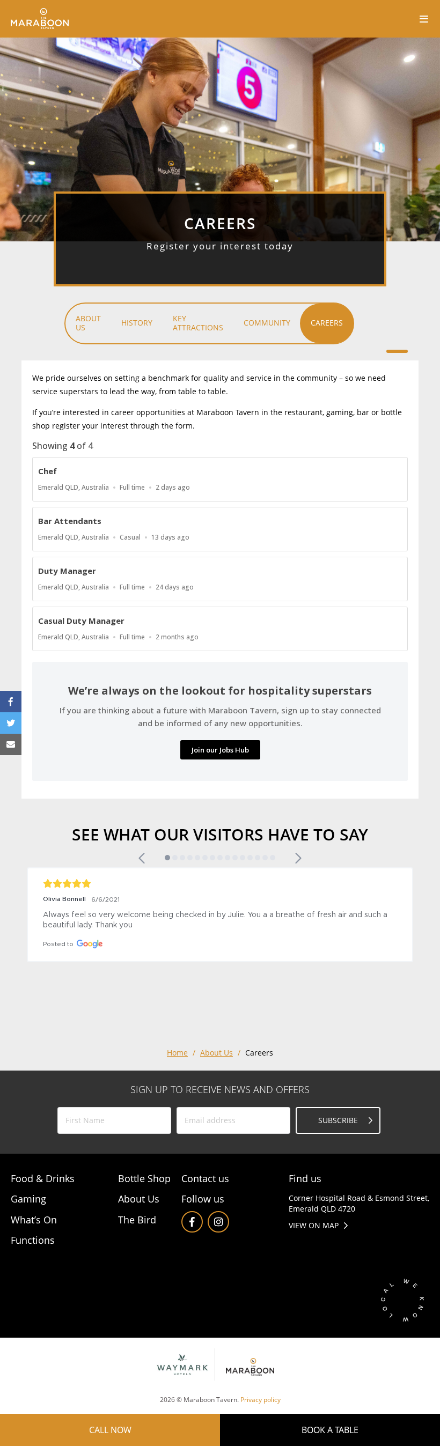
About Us (216, 1052)
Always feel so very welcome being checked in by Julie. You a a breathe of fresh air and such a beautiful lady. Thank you (216, 920)
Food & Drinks (43, 1178)
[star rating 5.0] (220, 883)
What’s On (34, 1219)
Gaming (28, 1198)
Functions (33, 1240)
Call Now (110, 1430)
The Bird (137, 1219)
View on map (314, 1225)
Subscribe (338, 1120)
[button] (142, 858)
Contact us (205, 1178)
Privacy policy (260, 1399)
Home (177, 1052)
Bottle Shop (144, 1178)
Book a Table (330, 1430)
